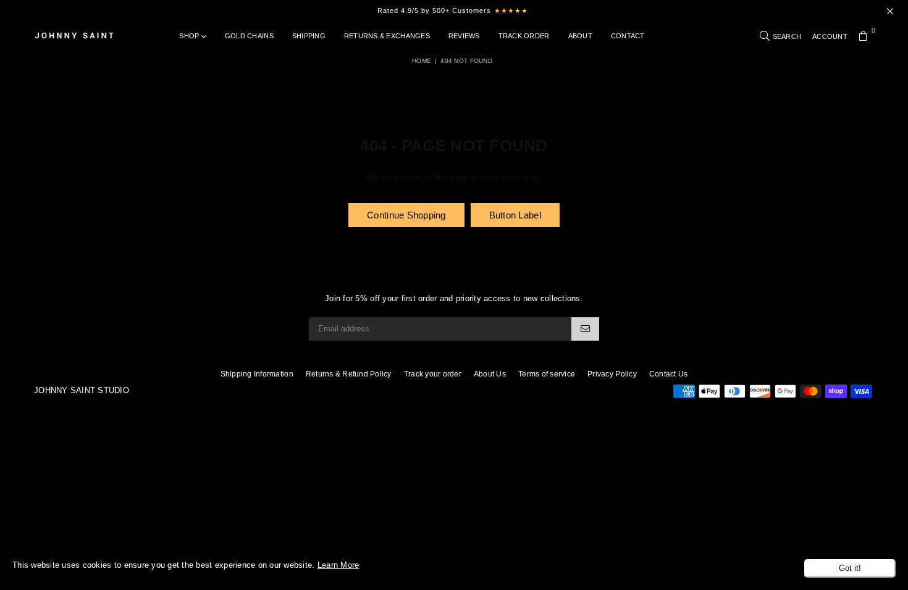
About (580, 35)
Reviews (464, 35)
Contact (628, 35)
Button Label (515, 215)
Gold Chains (249, 35)
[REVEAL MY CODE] (585, 329)
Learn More (338, 565)
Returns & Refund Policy (349, 374)
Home (421, 60)
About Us (490, 374)
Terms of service (546, 374)
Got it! (850, 568)
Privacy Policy (612, 374)
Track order (524, 35)
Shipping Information (257, 374)
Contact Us (668, 374)
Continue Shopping (406, 215)
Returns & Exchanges (387, 35)
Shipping (309, 35)
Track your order (432, 374)
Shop (190, 35)
